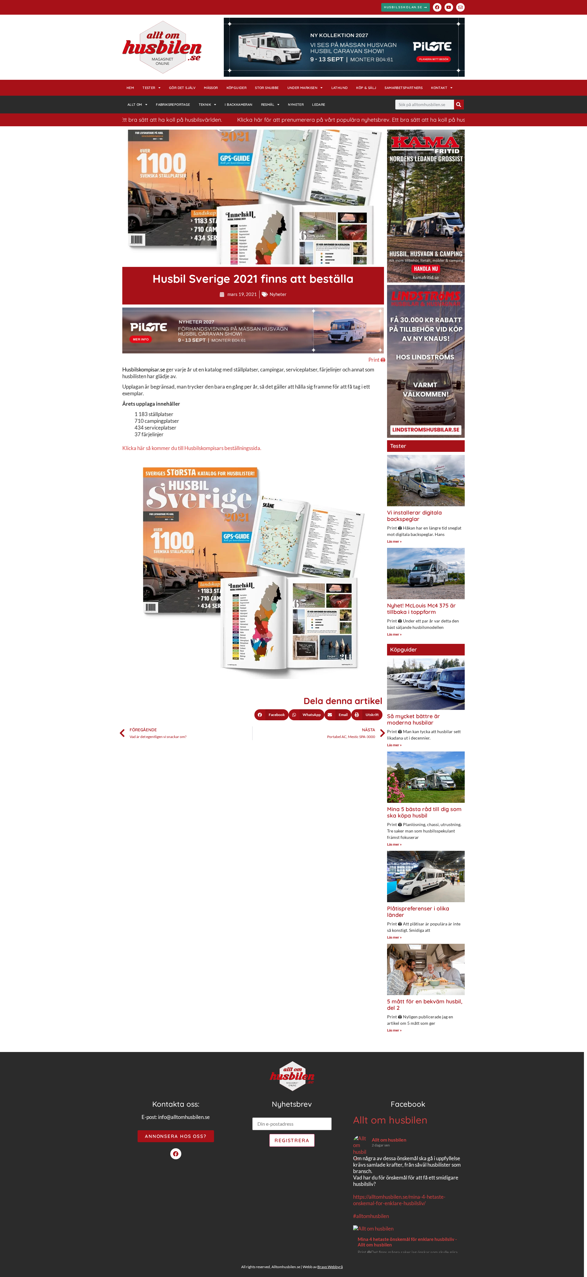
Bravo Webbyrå (330, 1266)
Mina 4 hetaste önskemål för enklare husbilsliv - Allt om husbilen (407, 1241)
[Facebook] (437, 7)
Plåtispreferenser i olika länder (418, 912)
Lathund (339, 88)
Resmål (267, 104)
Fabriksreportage (173, 104)
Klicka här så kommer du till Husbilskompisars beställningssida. (191, 448)
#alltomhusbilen (371, 1216)
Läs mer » (394, 541)
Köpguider (237, 88)
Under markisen (302, 88)
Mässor (211, 88)
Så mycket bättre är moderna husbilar (413, 719)
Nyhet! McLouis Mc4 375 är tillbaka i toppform (421, 609)
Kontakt (439, 88)
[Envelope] (460, 7)
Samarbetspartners (404, 88)
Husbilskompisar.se (143, 369)
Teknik (205, 104)
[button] (271, 714)
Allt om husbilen (390, 1120)
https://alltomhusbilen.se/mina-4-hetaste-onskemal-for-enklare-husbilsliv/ (399, 1200)
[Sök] (459, 104)
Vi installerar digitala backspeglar (414, 516)
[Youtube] (449, 7)
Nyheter (296, 104)
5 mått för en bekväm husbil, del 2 (424, 1005)
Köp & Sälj (366, 88)
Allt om (134, 104)
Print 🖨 (377, 359)
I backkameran (238, 104)
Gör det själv (182, 88)
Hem (130, 88)
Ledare (318, 104)
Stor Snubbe (267, 88)
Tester (148, 88)
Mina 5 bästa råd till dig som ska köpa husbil (424, 812)
